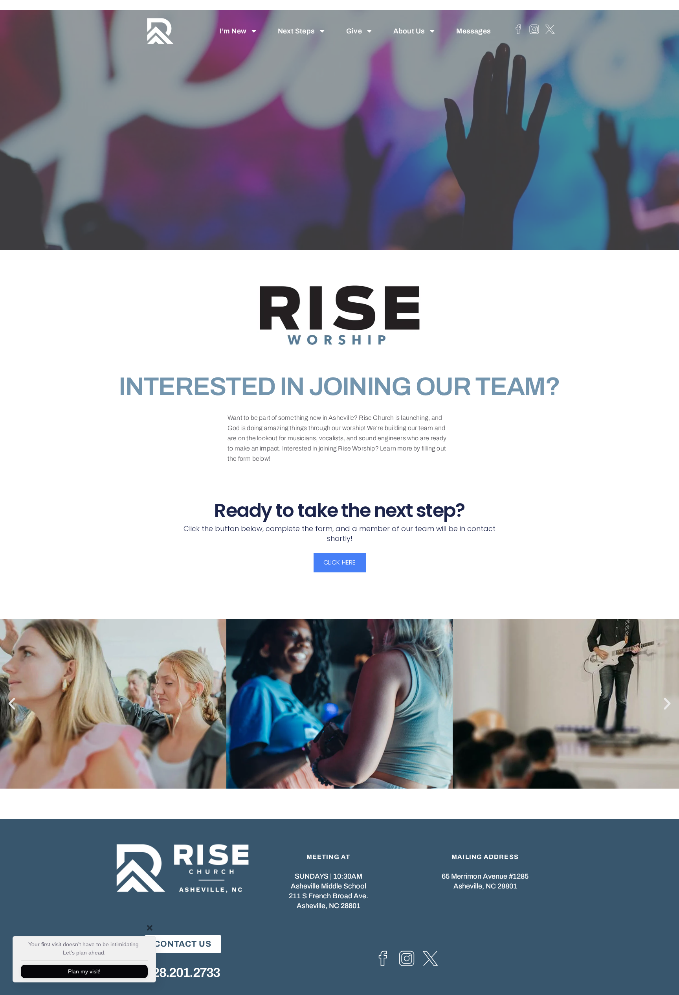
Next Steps (296, 31)
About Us (409, 31)
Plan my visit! (84, 971)
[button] (12, 704)
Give (354, 31)
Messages (473, 31)
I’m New (233, 31)
